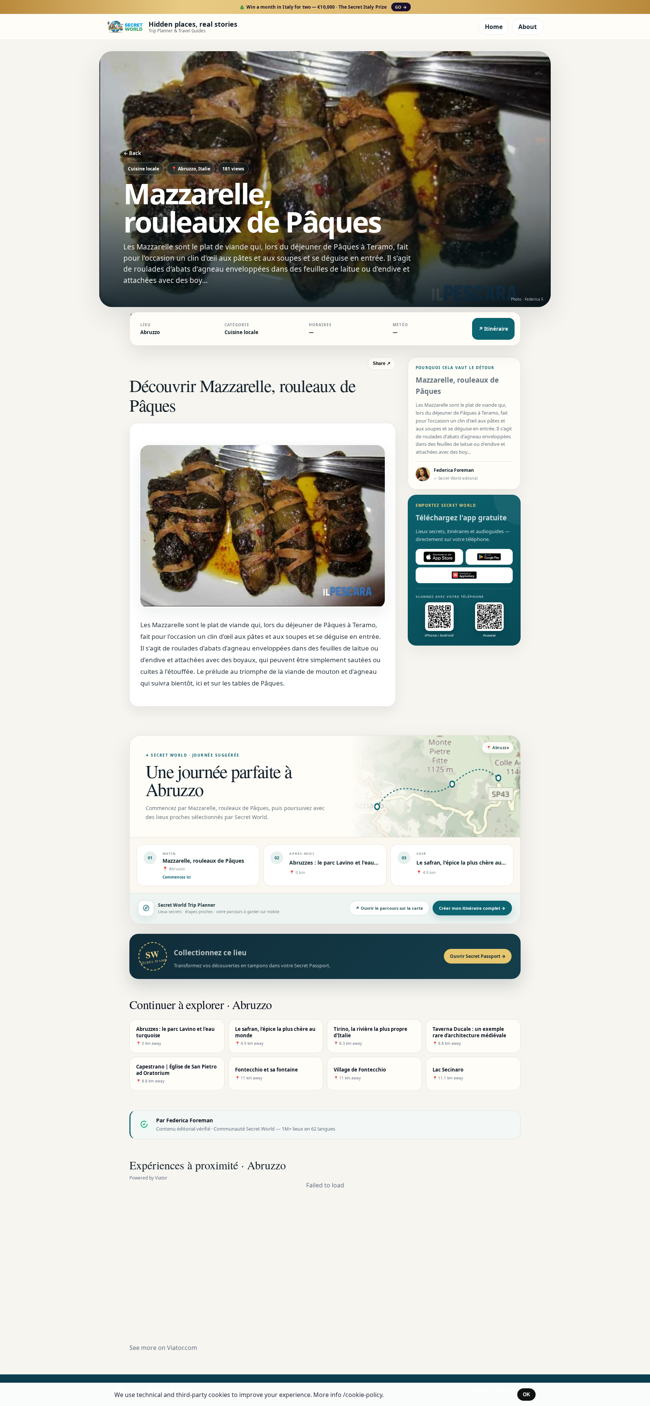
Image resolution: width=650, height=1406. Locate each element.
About (527, 27)
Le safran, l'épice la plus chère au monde (468, 862)
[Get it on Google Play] (489, 557)
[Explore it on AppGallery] (464, 575)
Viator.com (182, 1348)
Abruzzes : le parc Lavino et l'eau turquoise (345, 862)
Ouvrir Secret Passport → (478, 956)
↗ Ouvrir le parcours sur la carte (389, 908)
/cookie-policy (362, 1395)
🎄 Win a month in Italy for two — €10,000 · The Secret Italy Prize (323, 7)
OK (526, 1394)
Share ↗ (381, 363)
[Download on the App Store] (439, 557)
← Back (132, 153)
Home (494, 27)
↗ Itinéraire (493, 328)
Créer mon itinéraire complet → (472, 908)
